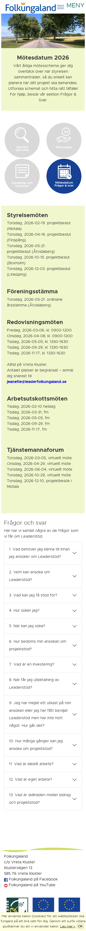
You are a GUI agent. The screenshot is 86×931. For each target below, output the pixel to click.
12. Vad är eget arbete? (30, 779)
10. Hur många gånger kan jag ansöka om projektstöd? (36, 745)
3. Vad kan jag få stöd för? (33, 595)
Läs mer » (67, 926)
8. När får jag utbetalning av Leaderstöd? (34, 683)
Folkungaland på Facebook (33, 879)
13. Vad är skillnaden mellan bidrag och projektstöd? (40, 799)
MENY (74, 3)
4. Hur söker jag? (24, 610)
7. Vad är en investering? (31, 664)
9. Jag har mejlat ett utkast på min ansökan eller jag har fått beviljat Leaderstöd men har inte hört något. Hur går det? (40, 714)
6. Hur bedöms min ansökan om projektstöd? (37, 645)
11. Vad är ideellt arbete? (31, 764)
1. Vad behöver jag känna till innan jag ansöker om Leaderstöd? (39, 553)
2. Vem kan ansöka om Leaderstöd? (29, 576)
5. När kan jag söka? (27, 626)
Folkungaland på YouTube (31, 885)
